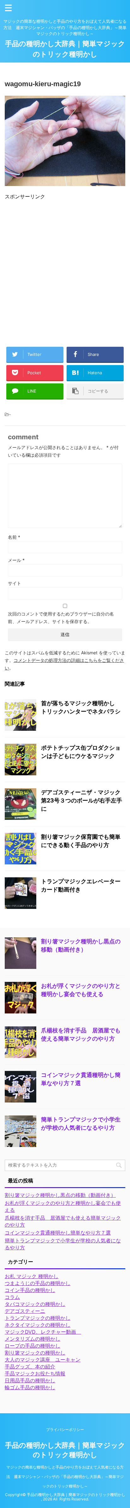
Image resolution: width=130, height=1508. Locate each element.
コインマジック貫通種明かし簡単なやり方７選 (58, 1232)
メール (16, 560)
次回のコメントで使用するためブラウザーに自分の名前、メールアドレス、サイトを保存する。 (61, 617)
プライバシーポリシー (65, 1429)
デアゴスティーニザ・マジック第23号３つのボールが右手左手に (81, 800)
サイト (14, 583)
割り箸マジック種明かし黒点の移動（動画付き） (60, 1195)
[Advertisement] (65, 271)
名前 (14, 537)
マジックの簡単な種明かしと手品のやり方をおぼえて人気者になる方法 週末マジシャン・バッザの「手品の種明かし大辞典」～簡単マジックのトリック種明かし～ (65, 1476)
